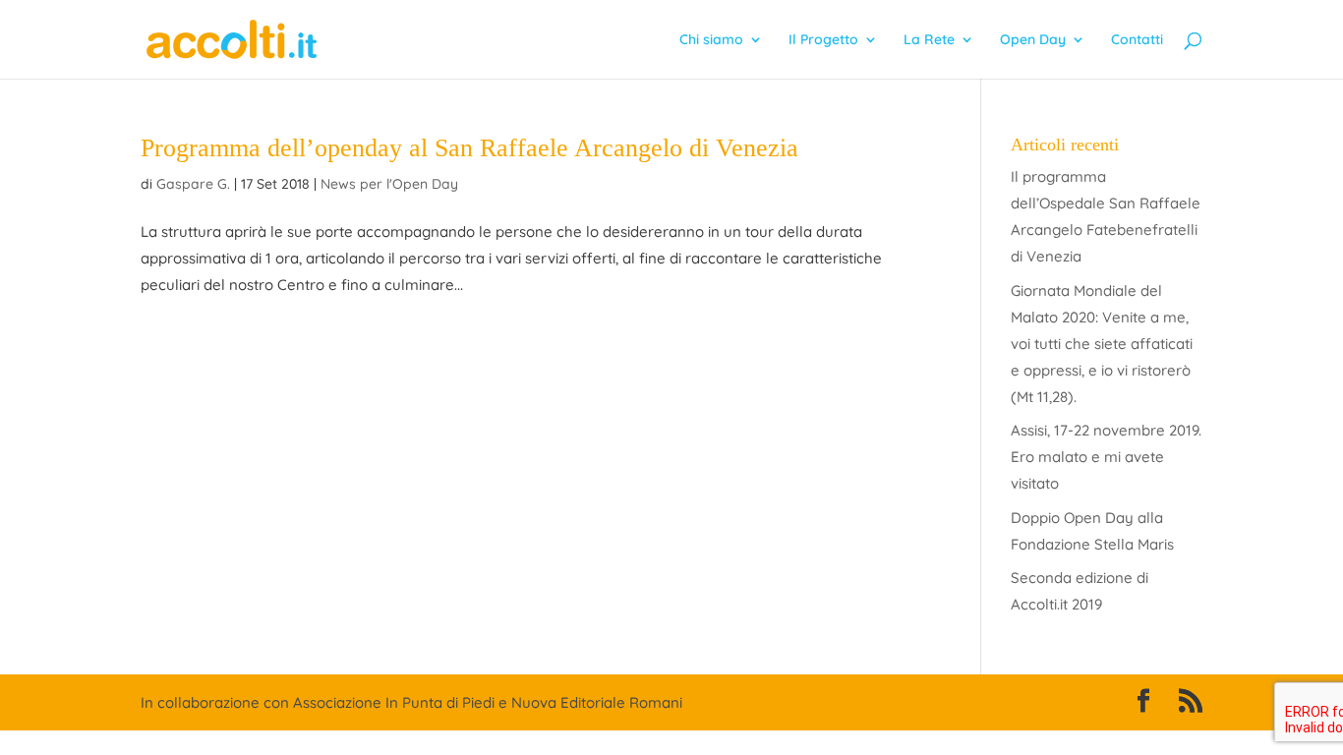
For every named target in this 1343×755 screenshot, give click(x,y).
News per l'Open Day (389, 184)
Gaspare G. (193, 184)
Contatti (1137, 40)
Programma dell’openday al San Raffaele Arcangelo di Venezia (469, 148)
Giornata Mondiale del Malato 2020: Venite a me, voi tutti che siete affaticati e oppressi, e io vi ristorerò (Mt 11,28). (1102, 343)
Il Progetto (823, 40)
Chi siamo (711, 40)
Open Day (1033, 40)
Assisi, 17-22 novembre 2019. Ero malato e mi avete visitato (1106, 457)
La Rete (929, 40)
